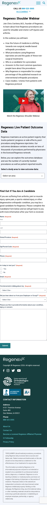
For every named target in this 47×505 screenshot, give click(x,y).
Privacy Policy (8, 442)
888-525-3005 (28, 8)
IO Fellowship (8, 438)
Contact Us (7, 430)
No (4, 272)
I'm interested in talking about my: (15, 286)
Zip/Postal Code (9, 247)
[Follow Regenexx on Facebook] (4, 371)
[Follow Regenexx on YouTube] (19, 371)
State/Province (9, 237)
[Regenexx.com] (14, 363)
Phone (6, 256)
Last (1, 228)
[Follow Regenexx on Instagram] (7, 371)
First (1, 219)
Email (5, 277)
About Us (6, 426)
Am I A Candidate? (22, 11)
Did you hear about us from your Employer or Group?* (23, 295)
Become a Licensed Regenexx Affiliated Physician (22, 434)
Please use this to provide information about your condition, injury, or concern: (21, 306)
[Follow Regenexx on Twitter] (13, 371)
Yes (4, 269)
